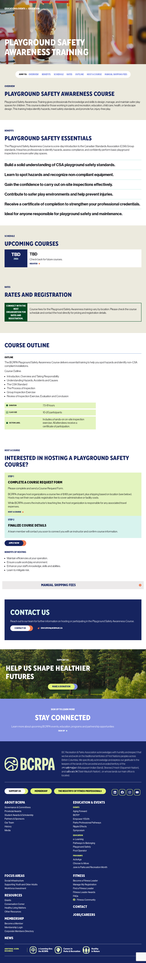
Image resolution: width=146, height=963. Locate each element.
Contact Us (20, 628)
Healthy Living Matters (15, 907)
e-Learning (78, 839)
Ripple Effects (80, 826)
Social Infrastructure (14, 880)
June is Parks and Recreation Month (90, 867)
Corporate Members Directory (19, 931)
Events (76, 807)
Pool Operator (80, 850)
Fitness (79, 876)
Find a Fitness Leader (83, 888)
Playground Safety (82, 846)
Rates (69, 74)
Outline (79, 74)
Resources (13, 895)
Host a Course (94, 74)
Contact (80, 907)
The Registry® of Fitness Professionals (80, 791)
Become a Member (14, 923)
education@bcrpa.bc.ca (51, 628)
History (8, 826)
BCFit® (76, 815)
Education (34, 9)
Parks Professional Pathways (87, 822)
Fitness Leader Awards (84, 892)
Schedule (59, 74)
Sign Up (61, 731)
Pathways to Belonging (84, 843)
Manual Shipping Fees (116, 74)
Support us (15, 791)
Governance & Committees (18, 807)
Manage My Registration (84, 884)
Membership (14, 918)
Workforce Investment (15, 888)
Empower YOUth (81, 819)
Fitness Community (86, 899)
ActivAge (77, 859)
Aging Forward (80, 811)
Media (8, 830)
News (9, 938)
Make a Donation (61, 686)
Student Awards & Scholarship (19, 815)
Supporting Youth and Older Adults (21, 884)
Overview (34, 74)
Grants (8, 900)
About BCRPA (15, 802)
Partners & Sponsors (14, 818)
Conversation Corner (15, 904)
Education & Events (15, 9)
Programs (78, 855)
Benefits (46, 74)
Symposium (79, 830)
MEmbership (41, 791)
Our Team (9, 822)
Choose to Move (81, 863)
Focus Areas (15, 876)
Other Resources (13, 911)
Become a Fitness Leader (85, 880)
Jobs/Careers (84, 915)
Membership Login (14, 927)
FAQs (75, 896)
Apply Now (14, 543)
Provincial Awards (13, 811)
